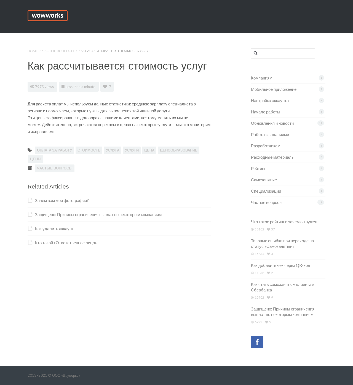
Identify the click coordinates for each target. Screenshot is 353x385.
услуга (112, 150)
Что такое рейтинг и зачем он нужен (284, 221)
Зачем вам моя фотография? (62, 200)
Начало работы (265, 111)
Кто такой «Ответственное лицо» (66, 242)
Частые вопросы (58, 51)
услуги (132, 150)
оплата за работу (54, 150)
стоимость (88, 150)
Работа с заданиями (270, 134)
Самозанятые (264, 179)
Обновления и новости (272, 123)
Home (33, 51)
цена (149, 150)
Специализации (266, 190)
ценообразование (178, 150)
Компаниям (261, 77)
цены (35, 159)
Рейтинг (258, 168)
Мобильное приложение (273, 89)
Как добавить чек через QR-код (280, 265)
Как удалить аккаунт (54, 228)
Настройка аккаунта (270, 100)
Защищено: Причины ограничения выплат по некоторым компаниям (98, 214)
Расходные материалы (273, 157)
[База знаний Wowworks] (48, 15)
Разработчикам (265, 145)
